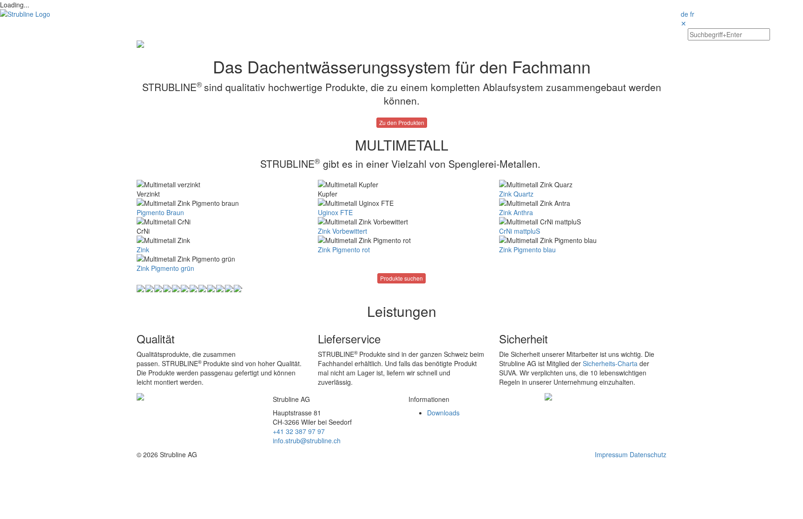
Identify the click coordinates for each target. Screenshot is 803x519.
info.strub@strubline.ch (307, 440)
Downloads (443, 412)
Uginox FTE (335, 212)
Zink (143, 249)
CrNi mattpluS (519, 231)
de (684, 14)
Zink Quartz (516, 193)
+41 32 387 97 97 (299, 431)
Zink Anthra (516, 212)
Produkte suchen (401, 278)
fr (692, 14)
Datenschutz (648, 454)
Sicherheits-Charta (610, 363)
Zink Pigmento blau (527, 249)
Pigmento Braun (160, 212)
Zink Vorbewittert (342, 231)
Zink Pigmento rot (344, 249)
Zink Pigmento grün (165, 268)
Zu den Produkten (401, 122)
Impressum (611, 454)
